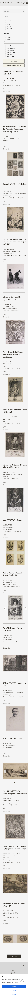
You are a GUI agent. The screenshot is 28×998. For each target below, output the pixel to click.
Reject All (14, 994)
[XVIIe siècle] (5, 22)
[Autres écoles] (5, 56)
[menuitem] (19, 3)
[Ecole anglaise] (5, 54)
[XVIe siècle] (5, 20)
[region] (14, 986)
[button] (5, 608)
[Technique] (4, 33)
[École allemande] (5, 48)
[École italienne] (5, 50)
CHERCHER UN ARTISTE (14, 65)
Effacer (13, 61)
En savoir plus (6, 91)
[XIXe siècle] (5, 26)
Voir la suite (14, 956)
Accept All (14, 986)
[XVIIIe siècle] (5, 24)
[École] (4, 41)
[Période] (4, 16)
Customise (14, 990)
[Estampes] (5, 37)
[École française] (5, 46)
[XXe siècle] (5, 28)
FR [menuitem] (19, 3)
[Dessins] (5, 39)
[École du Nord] (5, 52)
